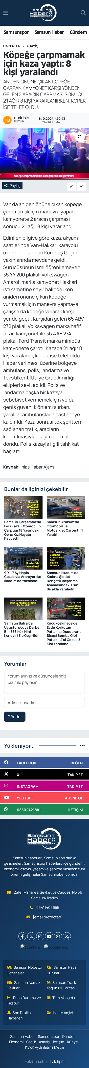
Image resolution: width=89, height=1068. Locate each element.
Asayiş (32, 46)
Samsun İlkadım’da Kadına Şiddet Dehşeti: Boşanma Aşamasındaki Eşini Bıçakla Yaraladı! (63, 580)
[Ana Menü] (5, 13)
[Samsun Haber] (43, 13)
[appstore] (30, 948)
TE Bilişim (57, 1061)
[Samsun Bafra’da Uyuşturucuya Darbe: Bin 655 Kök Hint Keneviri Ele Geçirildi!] (23, 608)
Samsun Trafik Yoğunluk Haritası (61, 985)
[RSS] (67, 936)
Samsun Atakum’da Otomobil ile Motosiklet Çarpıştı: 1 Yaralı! (65, 528)
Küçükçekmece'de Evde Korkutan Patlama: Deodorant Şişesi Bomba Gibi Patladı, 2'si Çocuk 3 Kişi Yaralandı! (64, 633)
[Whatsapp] (58, 936)
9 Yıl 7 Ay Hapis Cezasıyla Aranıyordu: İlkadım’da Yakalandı (22, 576)
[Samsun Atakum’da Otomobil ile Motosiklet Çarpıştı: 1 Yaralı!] (66, 507)
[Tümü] (82, 745)
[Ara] (83, 13)
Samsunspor (16, 32)
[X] (31, 936)
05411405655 (47, 907)
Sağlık (31, 1041)
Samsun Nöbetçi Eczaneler (24, 970)
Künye (72, 1041)
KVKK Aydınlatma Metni (44, 1047)
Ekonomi (16, 1041)
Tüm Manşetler (65, 997)
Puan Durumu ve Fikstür (24, 1000)
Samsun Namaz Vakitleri (24, 985)
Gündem (78, 32)
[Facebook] (22, 936)
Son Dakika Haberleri (19, 1015)
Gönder (15, 716)
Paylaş (15, 185)
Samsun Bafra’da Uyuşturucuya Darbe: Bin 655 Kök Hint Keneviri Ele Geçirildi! (22, 629)
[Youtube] (49, 936)
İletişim (58, 1041)
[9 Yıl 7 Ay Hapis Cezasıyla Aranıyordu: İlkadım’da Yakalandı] (23, 558)
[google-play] (56, 948)
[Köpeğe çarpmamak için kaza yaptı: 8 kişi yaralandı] (44, 154)
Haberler (11, 46)
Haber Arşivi (63, 1012)
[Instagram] (40, 936)
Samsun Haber (49, 32)
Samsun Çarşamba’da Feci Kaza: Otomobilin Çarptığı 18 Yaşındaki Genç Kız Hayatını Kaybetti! (22, 530)
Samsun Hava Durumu (62, 970)
